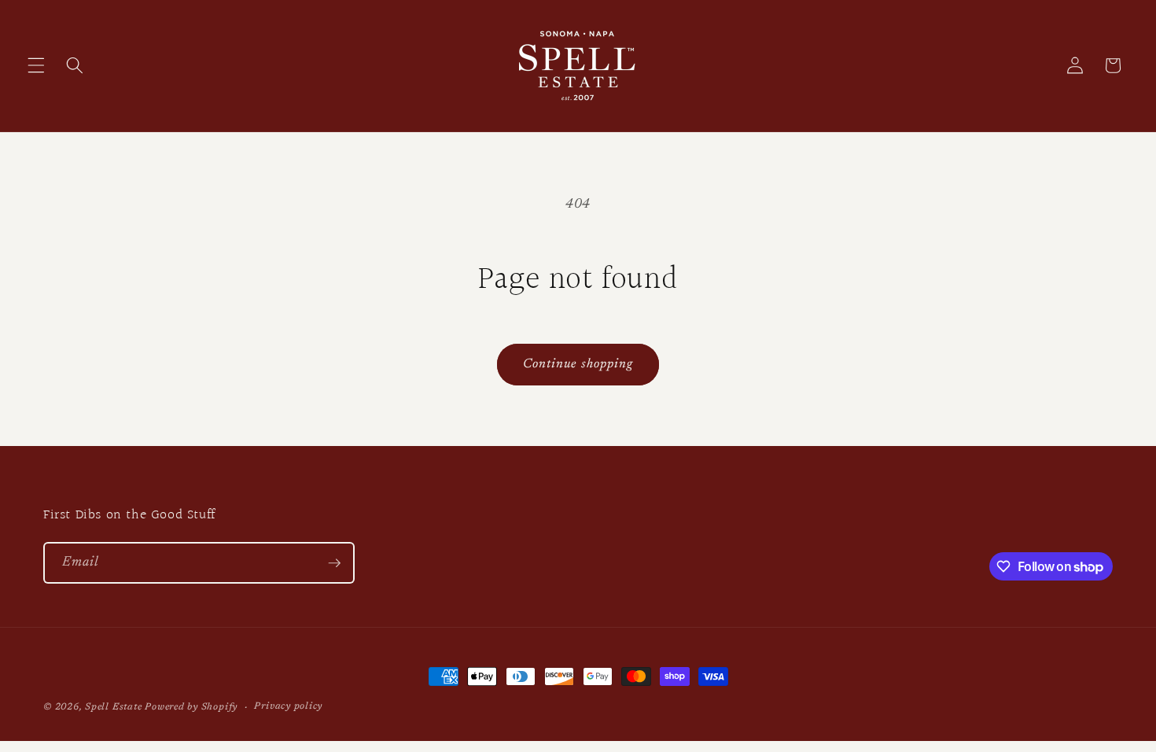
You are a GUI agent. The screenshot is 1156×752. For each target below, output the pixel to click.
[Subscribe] (334, 563)
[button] (36, 65)
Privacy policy (288, 706)
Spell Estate (113, 707)
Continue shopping (578, 364)
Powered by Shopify (191, 707)
